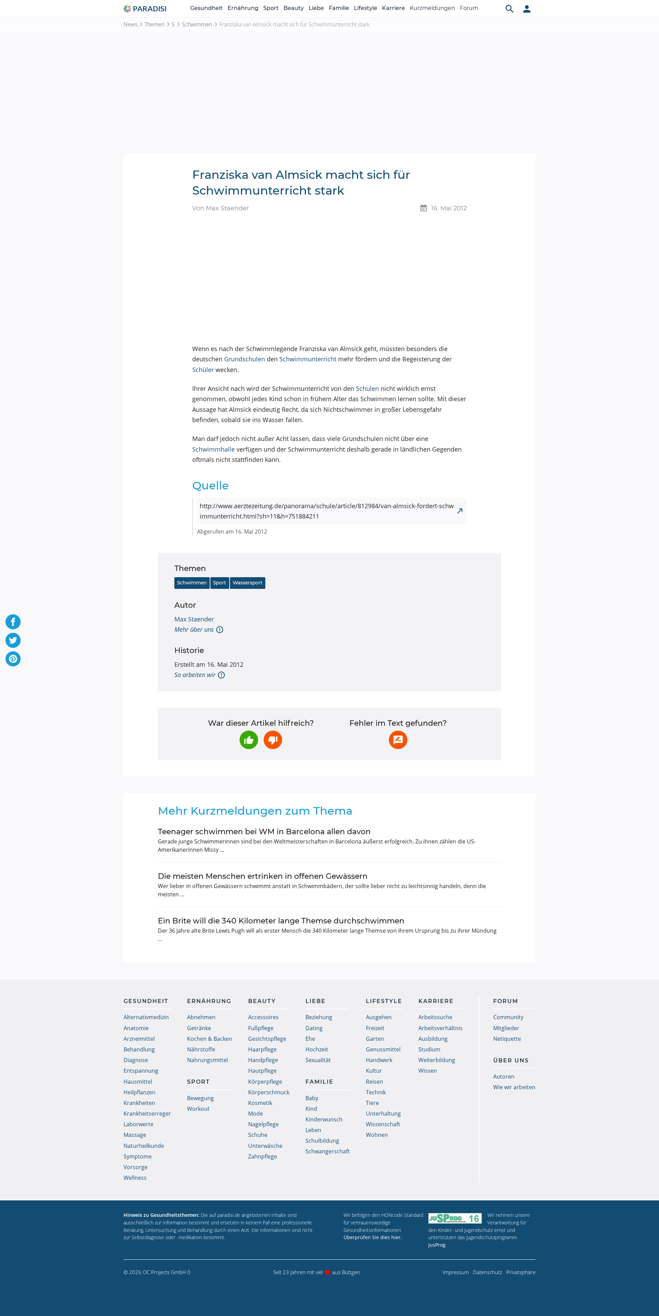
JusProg (437, 1245)
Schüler (203, 369)
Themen (154, 24)
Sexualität (318, 1060)
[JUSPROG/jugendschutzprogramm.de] (455, 1218)
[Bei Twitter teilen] (13, 640)
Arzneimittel (139, 1039)
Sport (271, 8)
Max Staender (194, 619)
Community (508, 1017)
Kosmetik (260, 1103)
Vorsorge (136, 1167)
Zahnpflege (262, 1156)
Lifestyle (365, 8)
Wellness (135, 1177)
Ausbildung (433, 1039)
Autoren (504, 1076)
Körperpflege (265, 1081)
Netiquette (507, 1039)
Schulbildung (322, 1140)
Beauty (294, 8)
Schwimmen (197, 24)
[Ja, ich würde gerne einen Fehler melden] (398, 740)
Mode (255, 1113)
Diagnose (136, 1060)
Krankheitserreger (147, 1113)
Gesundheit (206, 8)
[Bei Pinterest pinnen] (13, 658)
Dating (314, 1028)
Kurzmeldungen (432, 8)
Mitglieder (506, 1028)
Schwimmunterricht (307, 359)
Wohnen (377, 1135)
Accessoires (263, 1017)
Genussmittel (383, 1049)
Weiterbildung (436, 1060)
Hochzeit (316, 1049)
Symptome (138, 1156)
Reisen (374, 1081)
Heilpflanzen (139, 1092)
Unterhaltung (383, 1113)
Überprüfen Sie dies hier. (373, 1237)
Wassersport (248, 582)
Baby (311, 1098)
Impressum (456, 1272)
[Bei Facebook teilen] (13, 621)
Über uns (511, 1060)
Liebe (316, 8)
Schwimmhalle (213, 449)
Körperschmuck (268, 1092)
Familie (339, 8)
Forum (469, 8)
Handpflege (263, 1060)
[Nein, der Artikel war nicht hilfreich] (273, 740)
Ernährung (243, 8)
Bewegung (200, 1098)
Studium (429, 1049)
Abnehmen (201, 1017)
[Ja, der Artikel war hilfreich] (249, 740)
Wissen (427, 1070)
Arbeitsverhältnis (440, 1028)
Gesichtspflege (267, 1039)
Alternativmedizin (146, 1017)
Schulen (367, 388)
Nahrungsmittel (207, 1060)
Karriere (393, 8)
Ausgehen (379, 1017)
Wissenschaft (383, 1124)
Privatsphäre (520, 1272)
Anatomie (136, 1028)
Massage (135, 1135)
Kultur (374, 1070)
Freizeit (375, 1028)
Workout (198, 1109)
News (130, 24)
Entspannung (141, 1070)
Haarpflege (262, 1049)
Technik (376, 1092)
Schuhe (257, 1135)
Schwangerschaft (327, 1151)
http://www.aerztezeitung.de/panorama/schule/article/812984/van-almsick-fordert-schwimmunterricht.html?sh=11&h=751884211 (327, 511)
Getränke (199, 1028)
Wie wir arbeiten (514, 1087)
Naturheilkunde (144, 1146)
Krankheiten (139, 1103)
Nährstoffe (201, 1049)
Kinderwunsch (324, 1119)
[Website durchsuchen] (509, 8)
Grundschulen (244, 359)
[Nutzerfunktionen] (526, 8)
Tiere (372, 1103)
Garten (375, 1039)
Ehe (310, 1039)
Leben (313, 1130)
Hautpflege (262, 1070)
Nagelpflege (263, 1124)
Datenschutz (487, 1272)
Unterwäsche (265, 1146)
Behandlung (139, 1049)
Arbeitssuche (435, 1017)
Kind (311, 1109)
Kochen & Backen (209, 1039)
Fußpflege (261, 1028)
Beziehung (318, 1017)
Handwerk (379, 1060)
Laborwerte (138, 1124)
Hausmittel (138, 1081)
